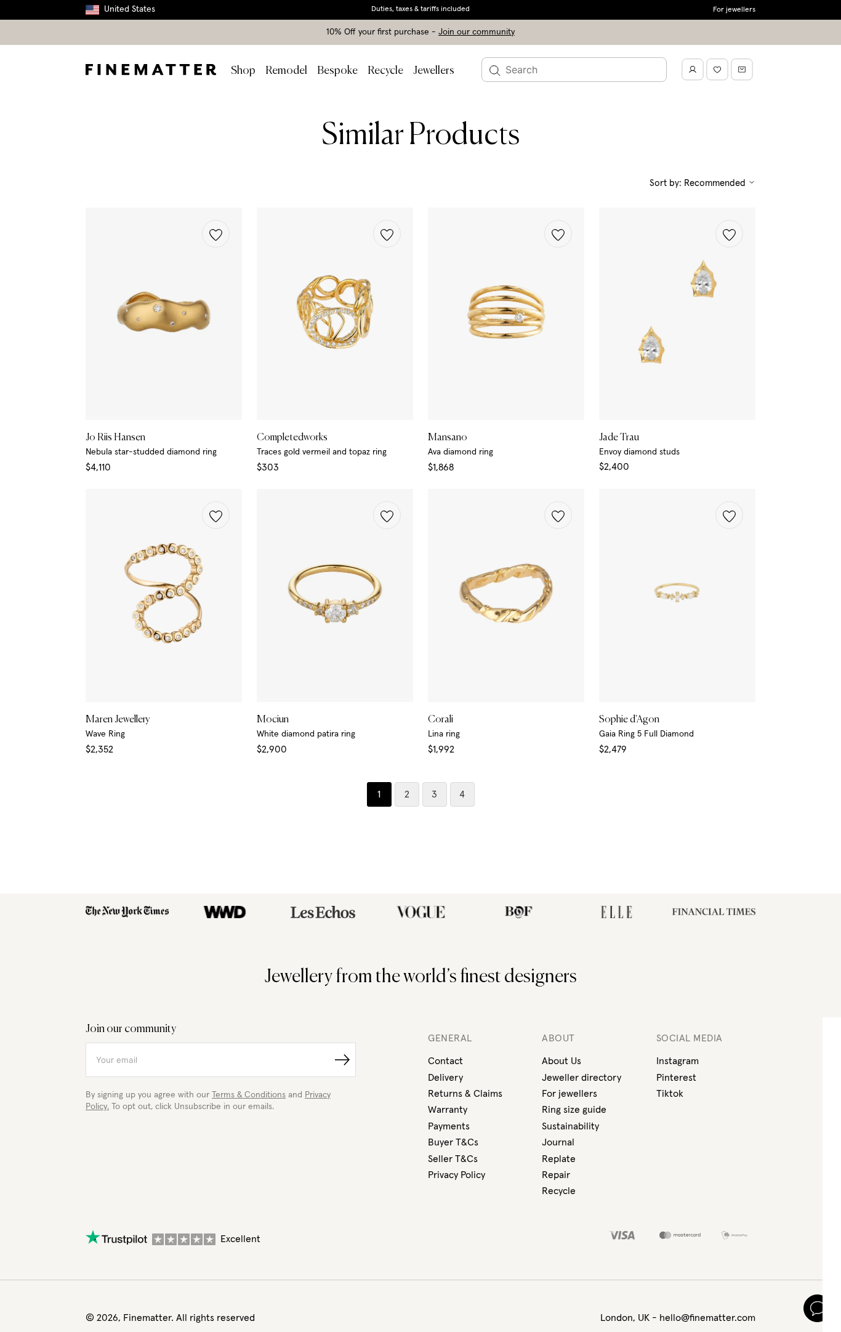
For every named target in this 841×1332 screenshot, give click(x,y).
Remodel (286, 70)
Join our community (476, 32)
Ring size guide (574, 1110)
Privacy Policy (456, 1175)
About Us (561, 1061)
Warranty (447, 1110)
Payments (449, 1126)
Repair (556, 1175)
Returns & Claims (465, 1094)
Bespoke (337, 70)
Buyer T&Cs (453, 1142)
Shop (243, 70)
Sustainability (570, 1126)
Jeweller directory (581, 1078)
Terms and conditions (760, 1287)
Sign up (770, 1252)
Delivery (445, 1078)
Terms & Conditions (249, 1095)
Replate (559, 1159)
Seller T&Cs (453, 1159)
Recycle (385, 70)
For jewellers (734, 10)
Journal (558, 1142)
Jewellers (433, 70)
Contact (445, 1061)
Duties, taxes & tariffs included (420, 9)
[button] (216, 234)
